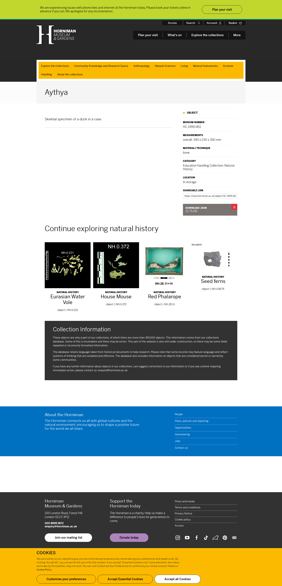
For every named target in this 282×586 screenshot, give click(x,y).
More (237, 35)
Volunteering (182, 434)
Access (172, 23)
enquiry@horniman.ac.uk (112, 370)
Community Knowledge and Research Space (101, 66)
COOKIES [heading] (46, 553)
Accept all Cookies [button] (177, 579)
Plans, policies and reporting (191, 421)
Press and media (185, 501)
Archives (228, 66)
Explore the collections (207, 35)
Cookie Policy (44, 569)
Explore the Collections (55, 66)
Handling (46, 74)
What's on (175, 35)
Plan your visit (148, 35)
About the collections (70, 74)
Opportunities (183, 427)
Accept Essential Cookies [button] (125, 579)
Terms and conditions (187, 507)
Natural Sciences (165, 66)
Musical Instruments (205, 66)
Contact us (181, 448)
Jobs (177, 441)
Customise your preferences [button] (66, 579)
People (179, 414)
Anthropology (141, 66)
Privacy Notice (183, 513)
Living (184, 66)
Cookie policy (183, 519)
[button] (199, 23)
